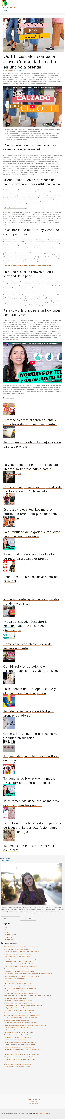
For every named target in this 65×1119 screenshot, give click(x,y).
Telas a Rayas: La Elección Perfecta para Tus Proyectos (18, 1000)
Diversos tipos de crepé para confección (14, 978)
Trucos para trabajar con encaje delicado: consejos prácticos (20, 988)
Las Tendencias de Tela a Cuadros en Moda (15, 1030)
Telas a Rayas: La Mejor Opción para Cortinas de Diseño (18, 1037)
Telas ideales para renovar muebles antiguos (15, 998)
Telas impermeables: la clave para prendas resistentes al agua (20, 1042)
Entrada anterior (5, 858)
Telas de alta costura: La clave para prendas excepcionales (19, 1059)
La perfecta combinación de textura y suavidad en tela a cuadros (20, 1017)
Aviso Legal (34, 1101)
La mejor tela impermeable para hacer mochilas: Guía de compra (20, 966)
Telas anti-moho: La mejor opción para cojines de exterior (19, 1061)
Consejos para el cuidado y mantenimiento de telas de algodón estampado (23, 1005)
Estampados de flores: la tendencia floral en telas (16, 1020)
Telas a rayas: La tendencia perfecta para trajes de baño (18, 1032)
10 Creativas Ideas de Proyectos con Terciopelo (16, 949)
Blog (5, 927)
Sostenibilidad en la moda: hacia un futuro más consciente (19, 1010)
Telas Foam (7, 932)
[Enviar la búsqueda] (23, 919)
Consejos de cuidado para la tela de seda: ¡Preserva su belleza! (20, 968)
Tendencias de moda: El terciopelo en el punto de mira (18, 983)
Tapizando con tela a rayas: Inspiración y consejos (17, 1066)
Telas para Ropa (8, 70)
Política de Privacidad (34, 1099)
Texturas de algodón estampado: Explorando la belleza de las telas (21, 1035)
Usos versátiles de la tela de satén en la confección (17, 954)
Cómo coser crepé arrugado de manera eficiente (16, 1027)
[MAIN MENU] (6, 11)
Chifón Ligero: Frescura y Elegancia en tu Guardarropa (18, 986)
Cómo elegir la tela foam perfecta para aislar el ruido (17, 1064)
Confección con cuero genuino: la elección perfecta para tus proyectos (22, 1015)
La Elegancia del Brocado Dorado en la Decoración (17, 1008)
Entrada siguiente (5, 860)
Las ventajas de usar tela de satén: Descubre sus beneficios (19, 964)
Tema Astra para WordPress (42, 1113)
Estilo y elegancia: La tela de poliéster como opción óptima (19, 1057)
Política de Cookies (34, 1103)
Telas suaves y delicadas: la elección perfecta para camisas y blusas (21, 1054)
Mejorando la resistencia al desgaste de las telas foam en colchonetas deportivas (25, 1025)
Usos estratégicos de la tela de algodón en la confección (18, 961)
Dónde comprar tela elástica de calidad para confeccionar (19, 971)
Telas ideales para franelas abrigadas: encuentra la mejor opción (20, 1022)
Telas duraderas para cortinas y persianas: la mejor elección (19, 1052)
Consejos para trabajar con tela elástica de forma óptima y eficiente (21, 976)
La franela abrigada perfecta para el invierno (15, 1039)
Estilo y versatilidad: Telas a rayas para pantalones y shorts (19, 1003)
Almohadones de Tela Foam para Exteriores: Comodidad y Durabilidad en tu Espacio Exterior (27, 995)
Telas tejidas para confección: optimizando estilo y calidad (19, 990)
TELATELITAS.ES (9, 7)
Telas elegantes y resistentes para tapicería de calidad (18, 1013)
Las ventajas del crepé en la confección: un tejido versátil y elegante (21, 951)
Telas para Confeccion (10, 934)
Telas (5, 929)
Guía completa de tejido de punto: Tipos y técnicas (17, 956)
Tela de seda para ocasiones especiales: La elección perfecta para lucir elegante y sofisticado (28, 973)
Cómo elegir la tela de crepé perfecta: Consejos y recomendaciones (21, 946)
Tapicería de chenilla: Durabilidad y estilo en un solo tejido (19, 1047)
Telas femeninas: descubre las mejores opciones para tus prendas (21, 993)
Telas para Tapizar (9, 939)
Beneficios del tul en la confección (13, 981)
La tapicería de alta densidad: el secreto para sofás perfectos (19, 1044)
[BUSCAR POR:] (13, 918)
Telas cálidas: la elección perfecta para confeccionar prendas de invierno (23, 1049)
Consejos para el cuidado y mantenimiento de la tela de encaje (20, 959)
